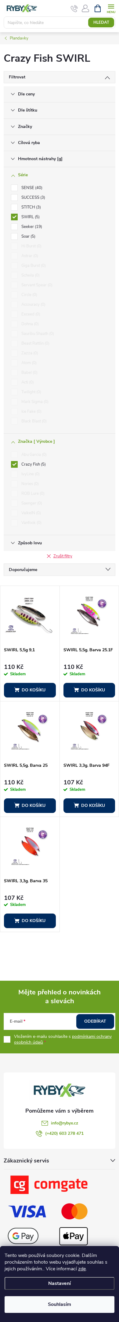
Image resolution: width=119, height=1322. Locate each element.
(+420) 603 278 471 (64, 1133)
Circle (28, 295)
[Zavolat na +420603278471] (74, 8)
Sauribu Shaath (37, 333)
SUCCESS (32, 197)
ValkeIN (30, 513)
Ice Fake (30, 411)
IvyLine (29, 474)
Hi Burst (30, 246)
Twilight (30, 392)
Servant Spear (36, 285)
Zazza (29, 353)
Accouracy (32, 304)
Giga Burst (33, 265)
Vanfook (30, 522)
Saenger (31, 503)
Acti (27, 382)
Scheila (29, 275)
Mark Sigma (34, 402)
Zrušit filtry (62, 556)
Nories (29, 484)
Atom (28, 363)
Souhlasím (59, 1304)
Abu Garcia (33, 454)
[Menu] (111, 8)
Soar (27, 236)
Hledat (101, 22)
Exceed (30, 314)
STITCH (30, 207)
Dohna (29, 324)
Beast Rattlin (34, 343)
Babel (28, 372)
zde (82, 1268)
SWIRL (29, 217)
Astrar (29, 256)
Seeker (31, 226)
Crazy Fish (33, 464)
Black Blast (33, 421)
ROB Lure (32, 493)
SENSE (31, 188)
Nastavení (59, 1283)
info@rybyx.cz (64, 1123)
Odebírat (95, 1021)
